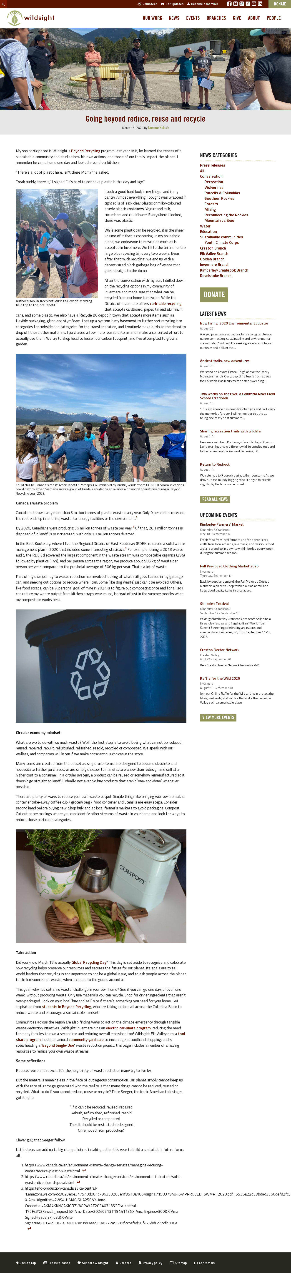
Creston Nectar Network (219, 649)
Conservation (211, 176)
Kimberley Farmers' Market (222, 524)
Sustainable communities (221, 237)
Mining (210, 209)
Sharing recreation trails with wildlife (230, 431)
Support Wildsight (94, 1262)
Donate (214, 295)
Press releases (212, 165)
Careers (124, 1262)
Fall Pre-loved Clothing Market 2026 (229, 566)
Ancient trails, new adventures (225, 360)
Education (208, 232)
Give (237, 18)
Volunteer (149, 3)
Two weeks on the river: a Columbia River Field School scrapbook (237, 396)
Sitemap (180, 1262)
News (174, 18)
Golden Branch (212, 259)
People (274, 18)
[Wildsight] (31, 18)
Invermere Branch (214, 264)
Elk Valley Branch (214, 254)
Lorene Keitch (158, 127)
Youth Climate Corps (222, 242)
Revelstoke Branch (215, 276)
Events (193, 18)
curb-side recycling (165, 304)
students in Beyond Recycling (66, 1007)
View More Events (218, 717)
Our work (152, 18)
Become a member (204, 3)
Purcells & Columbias (222, 193)
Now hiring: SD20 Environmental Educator (234, 323)
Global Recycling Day (89, 962)
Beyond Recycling (85, 151)
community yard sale (86, 1040)
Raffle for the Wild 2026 (220, 678)
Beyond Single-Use (58, 1045)
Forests (211, 204)
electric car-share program (128, 1028)
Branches (216, 18)
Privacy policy (151, 1262)
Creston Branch (213, 248)
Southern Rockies (219, 198)
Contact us (206, 1262)
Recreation (214, 182)
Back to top (27, 1262)
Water (205, 226)
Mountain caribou (219, 220)
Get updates (173, 3)
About (254, 18)
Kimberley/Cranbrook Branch (224, 270)
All (202, 171)
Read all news (215, 499)
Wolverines (214, 187)
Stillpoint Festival (214, 603)
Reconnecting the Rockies (226, 215)
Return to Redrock (215, 464)
